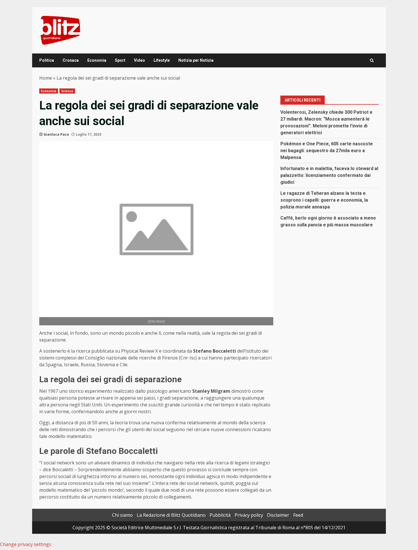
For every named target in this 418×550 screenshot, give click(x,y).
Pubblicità (220, 515)
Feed (298, 515)
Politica (46, 60)
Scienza (67, 91)
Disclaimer (278, 515)
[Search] (372, 60)
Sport (120, 60)
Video (139, 60)
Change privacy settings (25, 544)
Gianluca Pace (56, 134)
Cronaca (71, 60)
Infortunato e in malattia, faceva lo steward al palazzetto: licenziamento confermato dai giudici (329, 175)
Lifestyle (162, 60)
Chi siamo (122, 515)
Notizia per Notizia (196, 60)
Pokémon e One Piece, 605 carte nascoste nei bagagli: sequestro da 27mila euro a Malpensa (326, 150)
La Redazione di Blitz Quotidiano (171, 515)
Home (45, 78)
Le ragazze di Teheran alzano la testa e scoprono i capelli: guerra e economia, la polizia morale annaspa (324, 200)
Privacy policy (249, 515)
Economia (96, 60)
